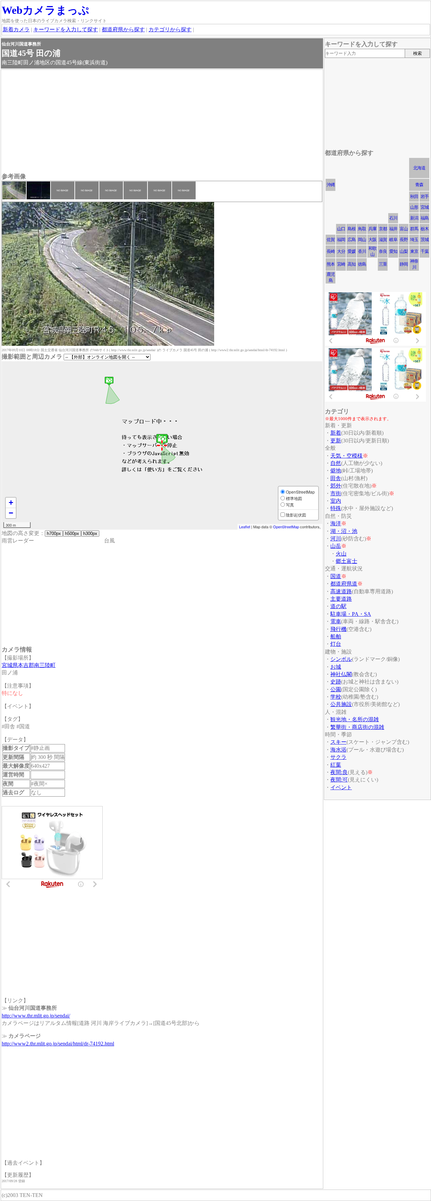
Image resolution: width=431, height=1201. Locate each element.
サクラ (338, 757)
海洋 (335, 523)
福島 (425, 218)
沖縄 (331, 184)
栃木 (425, 228)
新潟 (414, 218)
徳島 (362, 264)
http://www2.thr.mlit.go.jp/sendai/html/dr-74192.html (58, 1043)
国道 (335, 576)
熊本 (331, 264)
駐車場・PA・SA (350, 614)
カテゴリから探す (170, 29)
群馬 (414, 228)
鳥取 (362, 228)
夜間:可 (339, 779)
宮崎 (341, 264)
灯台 (335, 644)
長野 (404, 239)
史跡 (335, 682)
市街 (335, 493)
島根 (351, 228)
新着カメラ (16, 29)
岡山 (362, 239)
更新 (335, 440)
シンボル (341, 659)
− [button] (11, 513)
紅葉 (335, 765)
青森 (419, 184)
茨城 (425, 239)
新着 (335, 433)
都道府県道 (343, 584)
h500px (72, 533)
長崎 (331, 251)
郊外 (335, 486)
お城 (335, 667)
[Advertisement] (162, 122)
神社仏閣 (341, 674)
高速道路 (341, 591)
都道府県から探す (123, 29)
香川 (362, 251)
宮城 (425, 207)
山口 (341, 228)
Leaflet (244, 526)
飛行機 (338, 629)
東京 (414, 251)
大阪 (372, 239)
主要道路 (341, 599)
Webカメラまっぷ (45, 10)
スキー (338, 742)
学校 (335, 697)
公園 (335, 689)
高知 (351, 264)
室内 (335, 501)
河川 (335, 538)
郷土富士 (346, 561)
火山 (341, 554)
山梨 (404, 251)
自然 (335, 463)
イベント (341, 787)
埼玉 (414, 239)
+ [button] (11, 502)
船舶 (335, 636)
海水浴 (338, 750)
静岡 (404, 264)
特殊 (335, 508)
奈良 (383, 251)
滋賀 (383, 239)
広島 (351, 239)
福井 (393, 228)
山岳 (335, 546)
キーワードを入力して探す (65, 29)
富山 (404, 228)
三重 (383, 264)
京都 (383, 228)
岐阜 (393, 239)
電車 (335, 621)
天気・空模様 (346, 456)
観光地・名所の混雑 (354, 719)
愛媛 (351, 251)
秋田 (414, 196)
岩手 (425, 196)
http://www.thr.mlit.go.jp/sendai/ (36, 1016)
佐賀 (331, 239)
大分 (341, 251)
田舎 (335, 478)
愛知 (393, 251)
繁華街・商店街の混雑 (357, 727)
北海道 (419, 167)
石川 (393, 218)
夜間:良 (339, 772)
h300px (90, 533)
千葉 (425, 251)
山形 (414, 207)
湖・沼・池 (343, 531)
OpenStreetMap (286, 526)
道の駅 (338, 606)
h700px (53, 533)
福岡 (341, 239)
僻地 (335, 470)
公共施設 (341, 704)
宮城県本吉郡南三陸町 (29, 665)
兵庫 (372, 228)
